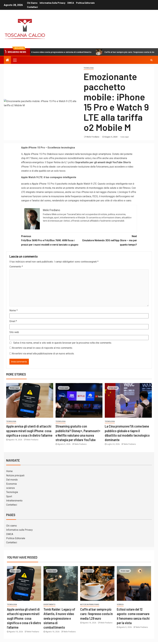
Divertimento (49, 604)
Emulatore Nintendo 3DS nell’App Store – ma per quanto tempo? (109, 240)
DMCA (70, 3)
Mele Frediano (93, 137)
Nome (13, 310)
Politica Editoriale (85, 3)
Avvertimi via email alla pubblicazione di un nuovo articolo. (43, 353)
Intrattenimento (14, 500)
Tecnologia (89, 68)
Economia (11, 483)
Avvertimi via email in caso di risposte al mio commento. (42, 347)
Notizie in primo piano (89, 604)
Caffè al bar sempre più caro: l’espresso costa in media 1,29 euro (120, 52)
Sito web (14, 332)
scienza (10, 488)
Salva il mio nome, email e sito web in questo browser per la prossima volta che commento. (62, 342)
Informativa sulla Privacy (52, 3)
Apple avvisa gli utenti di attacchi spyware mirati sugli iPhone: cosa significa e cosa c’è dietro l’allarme (29, 430)
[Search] (151, 60)
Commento (16, 266)
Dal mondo (12, 479)
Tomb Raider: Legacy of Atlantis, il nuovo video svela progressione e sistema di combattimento (59, 618)
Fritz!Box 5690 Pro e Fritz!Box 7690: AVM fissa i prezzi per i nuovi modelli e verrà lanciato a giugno (49, 240)
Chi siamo (32, 3)
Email (13, 321)
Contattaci (32, 7)
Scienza (120, 604)
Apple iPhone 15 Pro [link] (35, 154)
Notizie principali (15, 475)
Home (9, 471)
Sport (9, 496)
